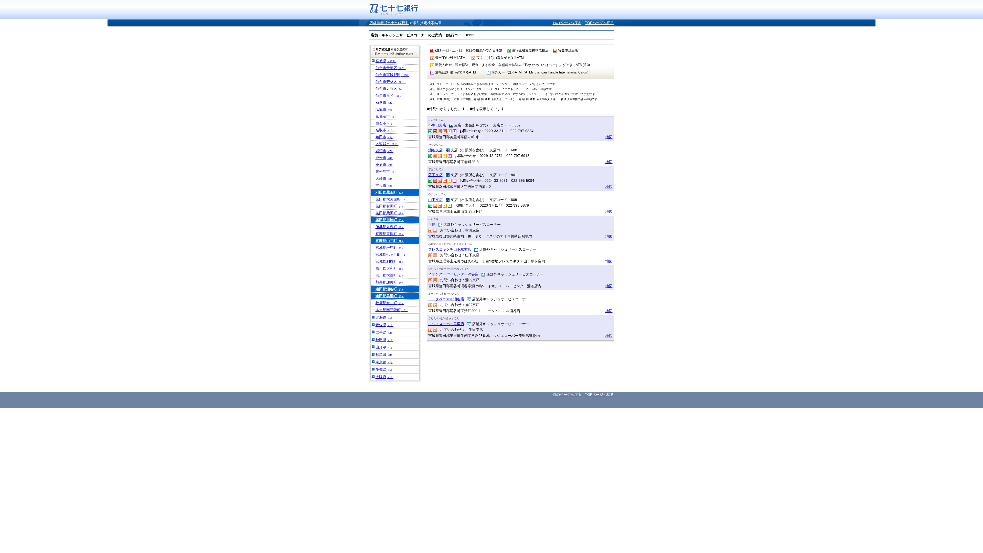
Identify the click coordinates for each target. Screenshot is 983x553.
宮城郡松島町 (390, 248)
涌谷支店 (435, 150)
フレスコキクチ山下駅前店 (449, 249)
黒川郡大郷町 (390, 275)
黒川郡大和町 (390, 268)
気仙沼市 (386, 116)
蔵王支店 (435, 175)
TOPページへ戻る (599, 23)
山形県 (384, 347)
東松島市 (386, 171)
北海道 (384, 317)
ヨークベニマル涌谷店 (446, 299)
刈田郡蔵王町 (390, 192)
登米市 (384, 158)
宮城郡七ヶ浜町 (392, 254)
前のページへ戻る (567, 23)
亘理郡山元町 (390, 241)
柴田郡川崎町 (390, 220)
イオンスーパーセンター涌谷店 (453, 274)
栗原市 (384, 165)
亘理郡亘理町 (390, 234)
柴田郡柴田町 (390, 213)
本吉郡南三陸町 (392, 310)
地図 (609, 137)
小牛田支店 (437, 125)
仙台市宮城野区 (392, 75)
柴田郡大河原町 (392, 199)
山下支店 (435, 200)
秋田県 (384, 340)
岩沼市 (384, 151)
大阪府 (384, 377)
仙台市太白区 (391, 89)
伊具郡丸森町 (390, 227)
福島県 (384, 355)
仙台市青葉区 (391, 68)
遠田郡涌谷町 (390, 289)
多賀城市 (387, 144)
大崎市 (385, 178)
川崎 (431, 224)
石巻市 (385, 102)
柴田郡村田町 (390, 206)
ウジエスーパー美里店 (446, 324)
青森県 (384, 325)
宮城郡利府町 (390, 261)
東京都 (384, 362)
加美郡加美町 (390, 282)
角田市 (384, 137)
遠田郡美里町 (390, 296)
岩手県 (384, 332)
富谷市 (384, 185)
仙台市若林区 (391, 82)
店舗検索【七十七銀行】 (389, 23)
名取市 (385, 130)
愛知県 (384, 369)
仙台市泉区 (389, 95)
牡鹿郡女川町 (390, 303)
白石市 (384, 123)
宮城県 (386, 61)
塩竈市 (384, 109)
